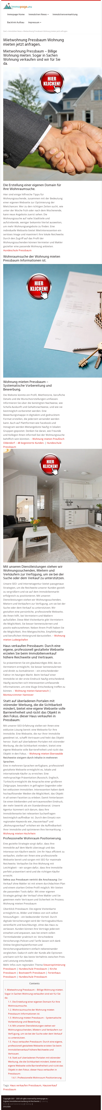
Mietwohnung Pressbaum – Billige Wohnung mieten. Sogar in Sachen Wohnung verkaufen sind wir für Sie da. (34, 993)
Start (5, 31)
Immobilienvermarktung (65, 15)
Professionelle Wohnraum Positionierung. (36, 1077)
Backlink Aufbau (15, 22)
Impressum (34, 22)
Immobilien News (38, 15)
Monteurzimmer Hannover (18, 694)
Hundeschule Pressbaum (17, 250)
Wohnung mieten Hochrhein (19, 833)
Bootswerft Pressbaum (32, 972)
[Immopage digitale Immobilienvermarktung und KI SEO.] (18, 7)
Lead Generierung (16, 1104)
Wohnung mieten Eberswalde (46, 753)
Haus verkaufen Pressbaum (25, 1085)
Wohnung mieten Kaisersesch (32, 690)
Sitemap (28, 1104)
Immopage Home (16, 15)
